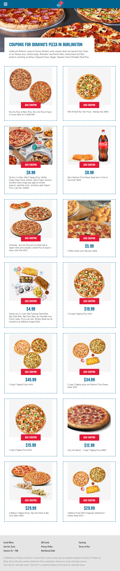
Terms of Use (84, 546)
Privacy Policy (47, 546)
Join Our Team (9, 546)
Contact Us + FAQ (11, 550)
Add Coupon (31, 105)
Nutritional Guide (48, 550)
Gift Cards (45, 542)
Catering (82, 542)
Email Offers (9, 542)
